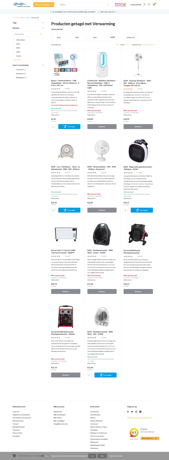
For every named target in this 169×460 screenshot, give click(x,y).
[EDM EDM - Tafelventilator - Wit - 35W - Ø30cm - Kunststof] (102, 151)
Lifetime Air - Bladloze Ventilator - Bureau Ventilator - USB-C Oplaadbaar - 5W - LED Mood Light (101, 84)
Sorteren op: (136, 45)
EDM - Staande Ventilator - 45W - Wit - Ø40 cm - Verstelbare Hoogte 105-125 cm (138, 83)
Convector (21, 69)
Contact (16, 424)
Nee (102, 456)
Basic (18, 44)
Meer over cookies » (116, 456)
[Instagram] (136, 412)
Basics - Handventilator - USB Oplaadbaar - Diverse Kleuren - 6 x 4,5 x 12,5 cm (65, 82)
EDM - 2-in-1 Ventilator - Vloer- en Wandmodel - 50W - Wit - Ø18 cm (65, 168)
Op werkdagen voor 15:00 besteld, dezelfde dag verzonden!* (74, 12)
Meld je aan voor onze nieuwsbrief (139, 417)
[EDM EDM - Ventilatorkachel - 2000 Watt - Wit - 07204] (102, 316)
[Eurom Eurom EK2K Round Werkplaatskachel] (138, 234)
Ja (92, 456)
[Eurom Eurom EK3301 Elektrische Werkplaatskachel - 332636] (65, 316)
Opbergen (94, 430)
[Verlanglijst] (149, 4)
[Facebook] (128, 412)
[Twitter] (132, 412)
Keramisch (21, 73)
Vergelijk (67, 89)
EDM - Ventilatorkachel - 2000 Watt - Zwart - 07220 (100, 251)
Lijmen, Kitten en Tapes (98, 427)
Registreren (57, 412)
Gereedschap (95, 415)
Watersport (94, 442)
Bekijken (102, 127)
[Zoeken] (108, 4)
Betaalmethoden (19, 427)
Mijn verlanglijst (59, 421)
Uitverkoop (94, 448)
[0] (153, 4)
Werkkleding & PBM (97, 445)
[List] (117, 45)
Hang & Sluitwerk (96, 421)
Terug (17, 17)
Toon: (122, 45)
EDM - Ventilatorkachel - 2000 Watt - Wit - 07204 (100, 333)
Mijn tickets (57, 418)
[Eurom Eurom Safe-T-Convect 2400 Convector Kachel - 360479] (65, 234)
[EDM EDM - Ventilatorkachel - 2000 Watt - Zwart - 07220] (102, 234)
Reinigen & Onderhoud (98, 433)
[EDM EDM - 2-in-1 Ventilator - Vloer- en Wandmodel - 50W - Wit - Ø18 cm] (65, 151)
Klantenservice (18, 421)
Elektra (92, 418)
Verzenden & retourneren (22, 418)
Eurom (18, 56)
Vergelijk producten (60, 424)
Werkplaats (21, 78)
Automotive (94, 412)
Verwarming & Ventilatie (99, 439)
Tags (27, 17)
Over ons (16, 412)
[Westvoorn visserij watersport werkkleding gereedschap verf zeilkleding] (21, 4)
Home (22, 17)
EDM (18, 48)
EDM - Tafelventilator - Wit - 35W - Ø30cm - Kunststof (101, 168)
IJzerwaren (94, 424)
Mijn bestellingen (59, 415)
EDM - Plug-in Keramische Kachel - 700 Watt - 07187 (138, 168)
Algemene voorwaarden (21, 415)
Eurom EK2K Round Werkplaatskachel (132, 251)
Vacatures (16, 430)
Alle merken (20, 40)
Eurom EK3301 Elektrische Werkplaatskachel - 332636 (62, 333)
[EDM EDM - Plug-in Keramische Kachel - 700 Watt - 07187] (138, 151)
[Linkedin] (140, 412)
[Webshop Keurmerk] (120, 4)
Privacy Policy (17, 433)
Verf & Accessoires (97, 436)
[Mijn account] (144, 4)
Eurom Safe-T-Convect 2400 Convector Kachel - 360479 (63, 251)
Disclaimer (16, 436)
